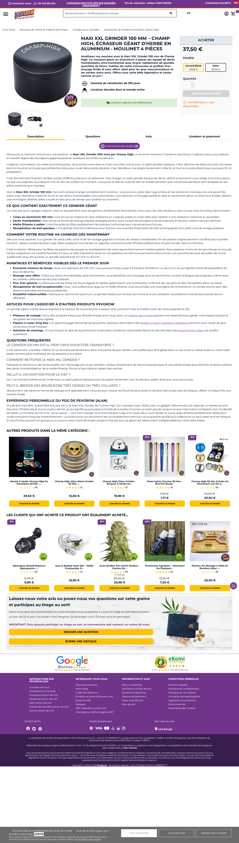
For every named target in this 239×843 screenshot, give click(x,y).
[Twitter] (34, 728)
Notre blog (82, 688)
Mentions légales (177, 684)
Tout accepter (139, 833)
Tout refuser (176, 833)
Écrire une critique (81, 641)
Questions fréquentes (134, 692)
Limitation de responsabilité (184, 696)
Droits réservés (177, 704)
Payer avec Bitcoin (132, 700)
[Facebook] (28, 728)
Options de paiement (134, 696)
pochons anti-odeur (191, 330)
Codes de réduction (87, 692)
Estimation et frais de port (137, 688)
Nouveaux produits (86, 684)
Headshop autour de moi (43, 698)
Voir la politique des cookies (87, 839)
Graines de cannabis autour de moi (49, 706)
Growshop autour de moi (43, 695)
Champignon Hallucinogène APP (94, 712)
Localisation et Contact (42, 691)
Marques (80, 704)
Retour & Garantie (132, 684)
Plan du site (128, 704)
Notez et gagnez (93, 54)
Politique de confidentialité (183, 688)
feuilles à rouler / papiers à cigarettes (164, 322)
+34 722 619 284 (46, 3)
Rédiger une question (81, 632)
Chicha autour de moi (41, 710)
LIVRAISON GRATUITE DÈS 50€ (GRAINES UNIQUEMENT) (91, 4)
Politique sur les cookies (182, 692)
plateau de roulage (140, 315)
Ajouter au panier (206, 93)
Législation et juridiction (182, 700)
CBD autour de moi (40, 702)
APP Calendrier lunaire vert (91, 708)
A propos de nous (39, 687)
